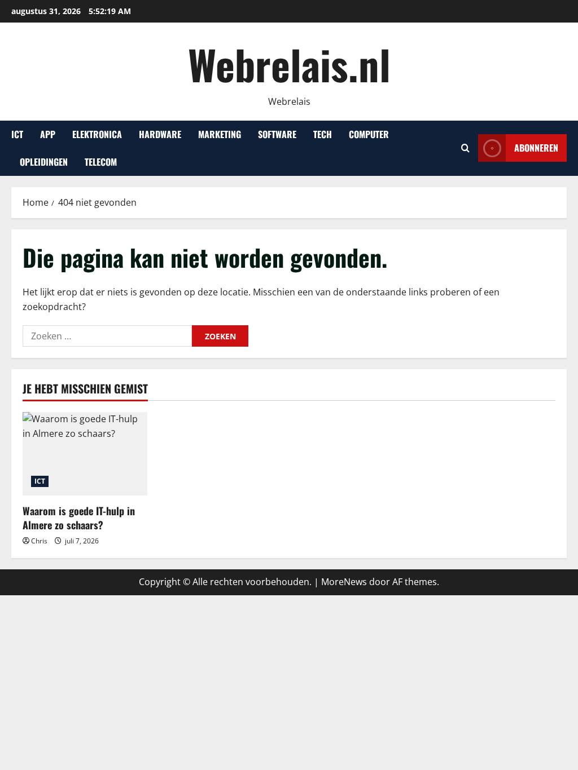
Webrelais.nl (289, 64)
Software (277, 134)
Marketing (219, 134)
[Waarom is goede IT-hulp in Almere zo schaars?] (85, 453)
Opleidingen (44, 162)
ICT (17, 134)
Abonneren (536, 147)
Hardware (160, 134)
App (47, 134)
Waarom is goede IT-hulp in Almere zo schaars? (79, 517)
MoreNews (344, 582)
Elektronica (97, 134)
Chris (39, 541)
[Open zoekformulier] (465, 148)
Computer (369, 134)
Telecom (101, 162)
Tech (322, 134)
